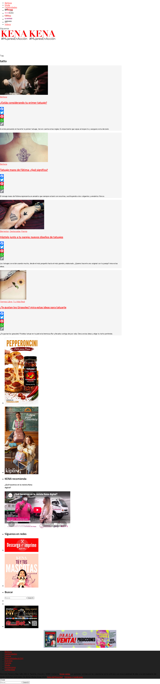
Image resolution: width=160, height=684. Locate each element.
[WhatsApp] (61, 120)
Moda (7, 5)
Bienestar (4, 231)
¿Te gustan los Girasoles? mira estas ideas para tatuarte (33, 307)
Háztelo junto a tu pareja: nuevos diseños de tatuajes (31, 237)
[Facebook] (61, 109)
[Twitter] (61, 113)
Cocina (8, 656)
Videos (8, 24)
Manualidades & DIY (14, 658)
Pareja (24, 231)
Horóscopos (10, 667)
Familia (8, 663)
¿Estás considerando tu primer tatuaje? (23, 102)
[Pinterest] (61, 116)
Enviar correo (65, 674)
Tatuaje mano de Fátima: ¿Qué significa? (24, 170)
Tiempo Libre (6, 302)
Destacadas (15, 231)
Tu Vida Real (19, 302)
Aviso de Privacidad (55, 677)
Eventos (8, 661)
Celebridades (11, 7)
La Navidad (10, 670)
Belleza (8, 3)
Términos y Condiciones (73, 677)
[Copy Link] (61, 124)
